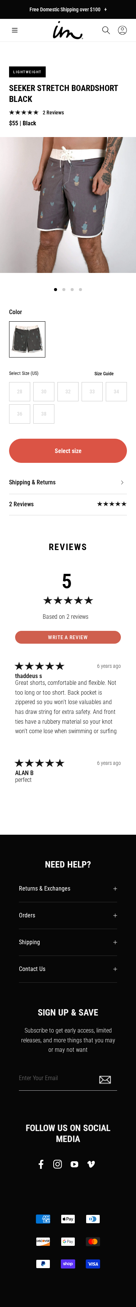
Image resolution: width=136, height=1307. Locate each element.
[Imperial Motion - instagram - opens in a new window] (57, 1165)
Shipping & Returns (32, 482)
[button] (14, 30)
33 (92, 391)
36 (19, 414)
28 (19, 391)
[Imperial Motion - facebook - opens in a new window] (43, 1165)
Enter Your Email (38, 1077)
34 (116, 391)
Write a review (68, 637)
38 (43, 414)
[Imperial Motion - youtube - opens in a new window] (74, 1165)
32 (68, 391)
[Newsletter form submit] (105, 1079)
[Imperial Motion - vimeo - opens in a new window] (91, 1165)
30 (43, 391)
